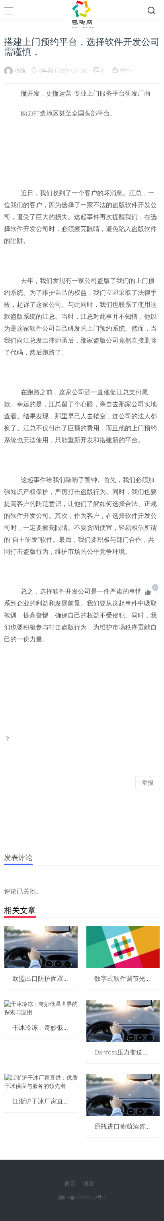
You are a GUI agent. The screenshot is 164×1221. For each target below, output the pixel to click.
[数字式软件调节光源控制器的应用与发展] (123, 947)
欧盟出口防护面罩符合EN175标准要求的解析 (76, 979)
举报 (148, 783)
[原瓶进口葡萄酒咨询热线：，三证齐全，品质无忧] (123, 1095)
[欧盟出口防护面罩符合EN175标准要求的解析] (41, 947)
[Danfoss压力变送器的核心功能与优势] (123, 1021)
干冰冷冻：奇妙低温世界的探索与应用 (66, 1028)
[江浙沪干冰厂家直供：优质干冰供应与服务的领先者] (41, 1082)
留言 (70, 1183)
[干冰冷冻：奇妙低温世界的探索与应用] (41, 1008)
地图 (88, 1183)
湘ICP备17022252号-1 (82, 1197)
